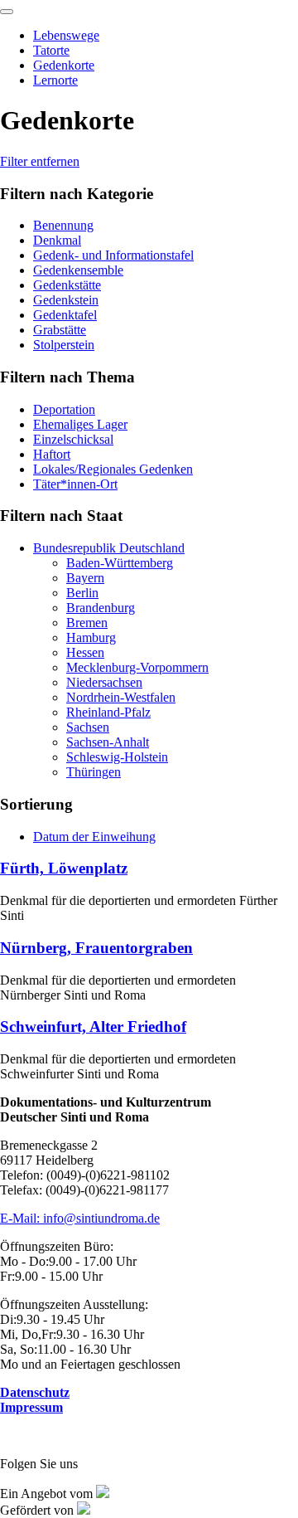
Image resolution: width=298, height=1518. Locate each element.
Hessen (85, 652)
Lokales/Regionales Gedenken (113, 469)
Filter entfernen (39, 161)
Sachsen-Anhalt (107, 742)
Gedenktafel (65, 315)
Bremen (87, 622)
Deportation (64, 409)
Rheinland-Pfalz (108, 712)
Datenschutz (35, 1392)
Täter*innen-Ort (75, 484)
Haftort (51, 454)
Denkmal (57, 240)
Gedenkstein (66, 300)
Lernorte (55, 80)
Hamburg (91, 637)
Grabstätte (59, 330)
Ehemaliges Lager (80, 424)
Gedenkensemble (78, 270)
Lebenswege (66, 35)
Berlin (82, 593)
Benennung (63, 225)
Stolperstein (63, 345)
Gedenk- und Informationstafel (113, 255)
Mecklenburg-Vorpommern (137, 667)
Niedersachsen (104, 682)
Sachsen (87, 727)
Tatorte (51, 50)
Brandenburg (100, 608)
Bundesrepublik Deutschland (109, 548)
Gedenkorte (63, 65)
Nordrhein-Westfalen (120, 697)
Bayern (85, 578)
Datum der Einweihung (94, 837)
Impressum (31, 1407)
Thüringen (93, 772)
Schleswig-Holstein (117, 757)
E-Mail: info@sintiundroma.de (80, 1218)
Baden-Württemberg (119, 563)
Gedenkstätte (67, 285)
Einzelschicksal (73, 439)
